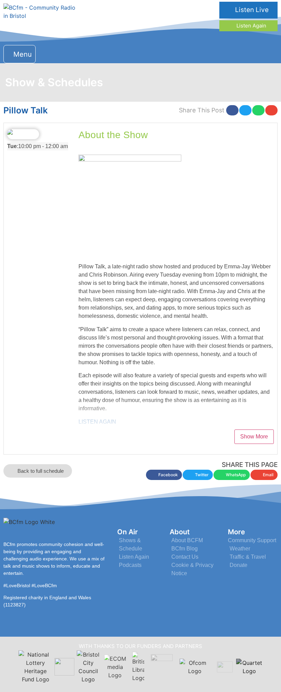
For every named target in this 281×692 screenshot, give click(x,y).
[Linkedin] (253, 53)
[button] (19, 54)
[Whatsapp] (269, 53)
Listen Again (250, 25)
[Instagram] (237, 53)
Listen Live (251, 10)
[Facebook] (222, 53)
